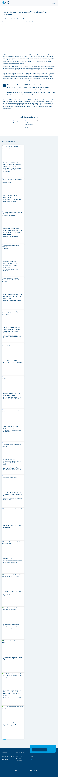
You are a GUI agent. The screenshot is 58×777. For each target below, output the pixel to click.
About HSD (18, 755)
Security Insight (19, 760)
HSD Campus (18, 758)
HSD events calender (20, 756)
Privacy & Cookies (11, 770)
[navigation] (54, 3)
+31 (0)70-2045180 (6, 762)
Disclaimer (4, 770)
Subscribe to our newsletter (39, 750)
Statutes (17, 770)
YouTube (31, 760)
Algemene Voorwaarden (25, 770)
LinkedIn (31, 759)
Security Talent (18, 761)
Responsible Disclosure (35, 770)
